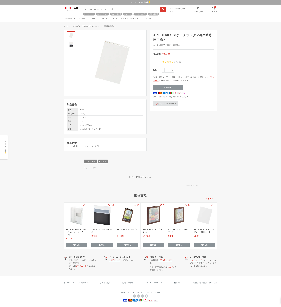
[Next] (217, 226)
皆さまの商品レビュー (129, 18)
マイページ (175, 11)
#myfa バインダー (102, 14)
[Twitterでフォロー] (138, 296)
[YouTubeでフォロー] (146, 296)
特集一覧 (82, 18)
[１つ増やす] (172, 70)
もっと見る (208, 199)
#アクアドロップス (140, 14)
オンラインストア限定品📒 (140, 2)
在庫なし (76, 245)
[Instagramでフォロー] (142, 296)
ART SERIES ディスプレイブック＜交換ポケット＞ (204, 230)
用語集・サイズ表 (107, 18)
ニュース (93, 18)
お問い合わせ (127, 283)
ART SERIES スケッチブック (127, 230)
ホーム (66, 26)
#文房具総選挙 (153, 14)
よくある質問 (105, 283)
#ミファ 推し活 (116, 14)
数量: (155, 70)
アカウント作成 (196, 260)
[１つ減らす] (163, 70)
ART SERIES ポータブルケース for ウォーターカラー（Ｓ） (76, 231)
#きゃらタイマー (89, 14)
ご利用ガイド (81, 266)
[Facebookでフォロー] (134, 296)
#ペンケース (127, 14)
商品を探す (68, 18)
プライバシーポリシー (153, 283)
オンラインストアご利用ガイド (76, 283)
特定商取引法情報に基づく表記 (205, 283)
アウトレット (147, 18)
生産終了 (167, 87)
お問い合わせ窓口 (165, 260)
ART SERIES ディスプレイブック (153, 230)
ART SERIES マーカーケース (101, 230)
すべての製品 (75, 26)
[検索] (163, 9)
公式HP (170, 267)
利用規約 (177, 283)
